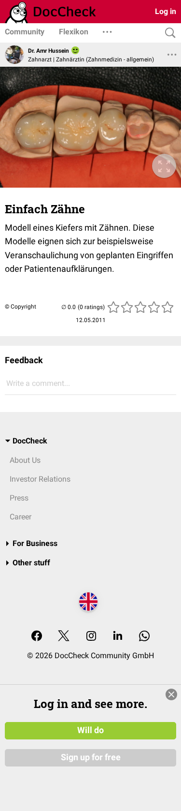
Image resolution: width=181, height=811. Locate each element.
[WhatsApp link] (144, 636)
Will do (90, 730)
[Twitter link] (64, 636)
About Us (25, 460)
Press (19, 497)
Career (20, 516)
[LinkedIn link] (117, 636)
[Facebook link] (36, 636)
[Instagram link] (91, 636)
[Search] (168, 33)
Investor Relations (40, 479)
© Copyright (20, 306)
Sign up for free (91, 757)
